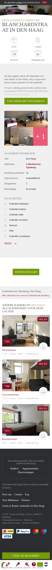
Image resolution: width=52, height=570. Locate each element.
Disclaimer (28, 520)
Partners (25, 500)
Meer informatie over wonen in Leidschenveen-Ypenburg (25, 295)
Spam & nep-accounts (11, 523)
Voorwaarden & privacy (12, 520)
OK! (44, 2)
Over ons (7, 494)
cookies (19, 2)
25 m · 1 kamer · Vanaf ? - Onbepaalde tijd (20, 443)
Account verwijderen (30, 523)
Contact (18, 494)
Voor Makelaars (10, 500)
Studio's (14, 468)
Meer (8, 243)
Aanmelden (8, 568)
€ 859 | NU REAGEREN (26, 555)
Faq (27, 494)
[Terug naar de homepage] (3, 565)
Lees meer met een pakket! (26, 101)
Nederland (6, 517)
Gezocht (27, 568)
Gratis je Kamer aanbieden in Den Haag (23, 505)
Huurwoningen (26, 472)
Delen (43, 319)
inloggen (18, 568)
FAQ (34, 568)
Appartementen (30, 468)
